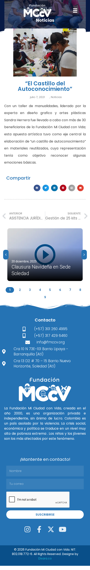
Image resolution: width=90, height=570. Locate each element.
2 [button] (20, 290)
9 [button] (45, 297)
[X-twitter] (51, 529)
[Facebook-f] (39, 529)
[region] (45, 263)
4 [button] (40, 290)
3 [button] (30, 290)
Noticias (56, 97)
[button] (37, 188)
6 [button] (60, 290)
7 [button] (70, 290)
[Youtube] (62, 529)
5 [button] (50, 290)
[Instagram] (27, 529)
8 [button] (80, 290)
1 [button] (10, 290)
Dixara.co (45, 558)
